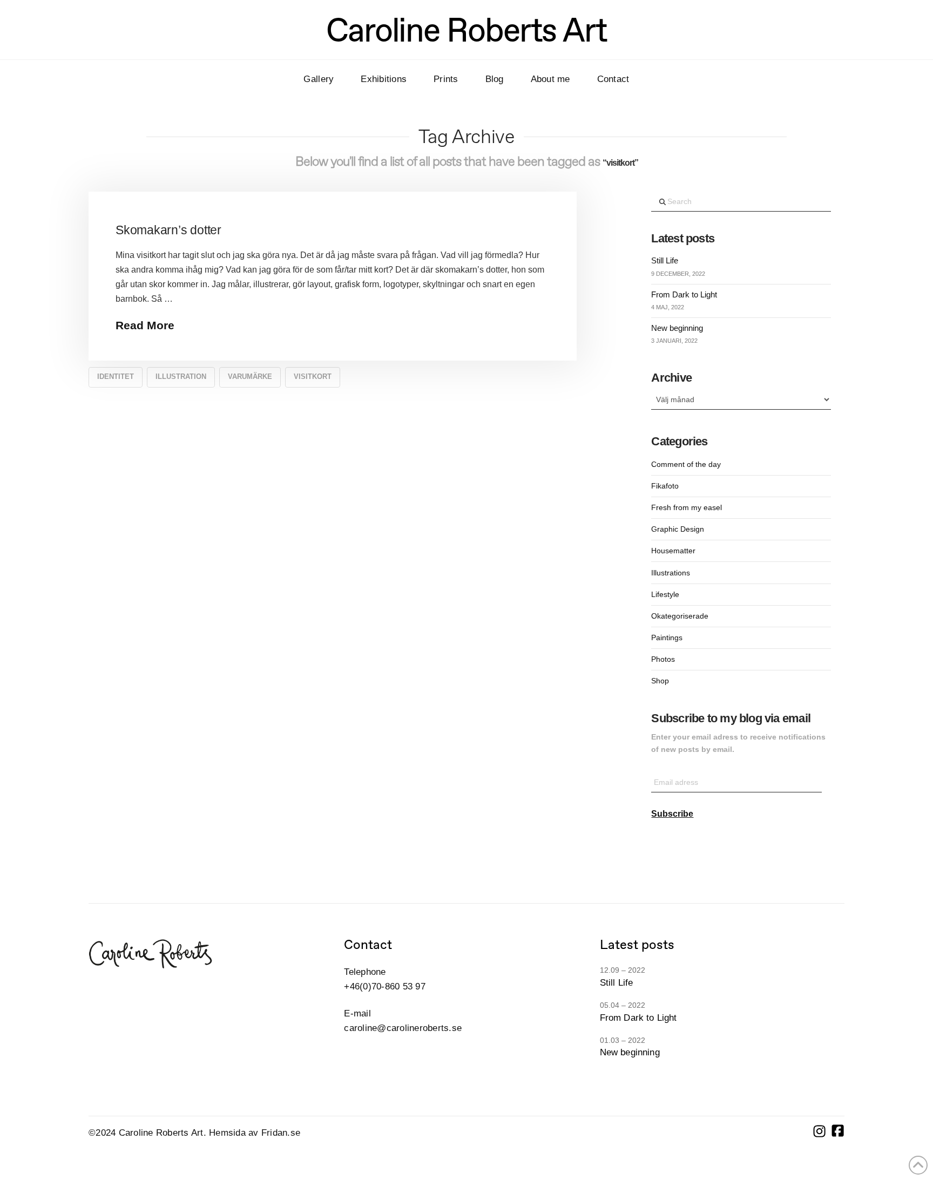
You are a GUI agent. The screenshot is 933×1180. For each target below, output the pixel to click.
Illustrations (670, 572)
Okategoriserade (679, 616)
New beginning (677, 328)
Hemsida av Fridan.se (254, 1133)
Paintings (666, 637)
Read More (145, 325)
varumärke (250, 376)
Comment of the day (686, 464)
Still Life (664, 260)
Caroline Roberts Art (466, 29)
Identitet (115, 376)
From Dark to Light (684, 294)
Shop (660, 680)
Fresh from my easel (686, 507)
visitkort (313, 376)
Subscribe (672, 813)
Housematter (673, 550)
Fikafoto (665, 486)
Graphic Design (677, 529)
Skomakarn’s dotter (168, 230)
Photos (663, 659)
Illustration (181, 376)
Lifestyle (665, 594)
